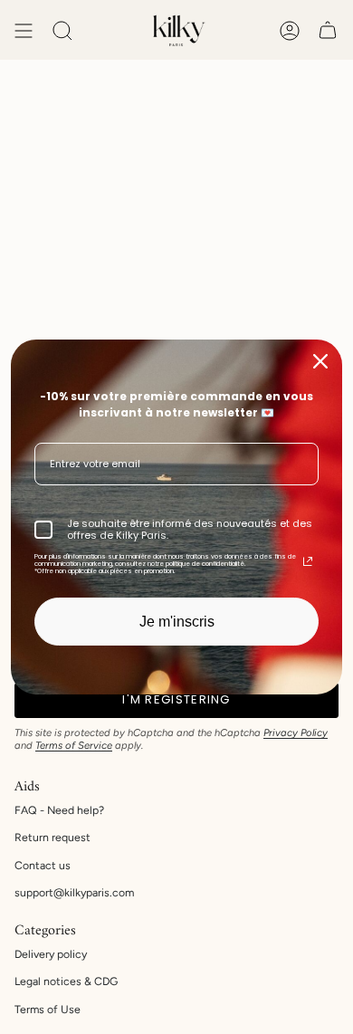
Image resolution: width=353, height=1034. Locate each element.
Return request (52, 837)
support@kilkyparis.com (74, 892)
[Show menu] (23, 31)
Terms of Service (73, 745)
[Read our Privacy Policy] (308, 561)
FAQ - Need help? (59, 810)
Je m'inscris (177, 621)
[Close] (320, 361)
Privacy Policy (295, 732)
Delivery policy (50, 954)
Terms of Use (47, 1009)
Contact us (42, 865)
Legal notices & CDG (66, 981)
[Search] (62, 31)
